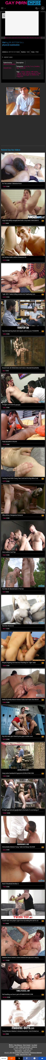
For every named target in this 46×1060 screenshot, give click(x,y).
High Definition (20, 68)
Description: (20, 62)
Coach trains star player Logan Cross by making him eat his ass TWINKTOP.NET (20, 920)
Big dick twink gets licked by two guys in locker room (17, 736)
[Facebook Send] (34, 1058)
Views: (33, 52)
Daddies (37, 66)
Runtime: (23, 52)
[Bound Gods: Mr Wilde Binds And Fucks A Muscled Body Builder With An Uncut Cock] (23, 351)
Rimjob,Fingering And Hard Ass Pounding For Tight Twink (19, 662)
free (24, 75)
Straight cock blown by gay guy (11, 404)
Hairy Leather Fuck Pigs (9, 552)
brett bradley (34, 72)
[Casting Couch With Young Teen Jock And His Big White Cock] (23, 462)
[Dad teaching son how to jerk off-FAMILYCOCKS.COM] (23, 978)
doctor (22, 72)
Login (16, 1047)
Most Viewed (26, 1045)
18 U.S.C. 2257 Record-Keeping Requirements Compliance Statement (23, 1052)
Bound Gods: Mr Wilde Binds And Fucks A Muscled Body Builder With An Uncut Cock (20, 368)
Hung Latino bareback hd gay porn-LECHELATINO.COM (18, 773)
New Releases (18, 1045)
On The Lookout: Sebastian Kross (12, 183)
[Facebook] (27, 1058)
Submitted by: (7, 62)
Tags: (18, 71)
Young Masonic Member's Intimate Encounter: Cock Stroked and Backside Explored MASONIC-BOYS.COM (20, 1031)
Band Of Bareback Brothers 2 (10, 884)
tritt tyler (27, 73)
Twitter (17, 1054)
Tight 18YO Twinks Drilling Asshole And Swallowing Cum (18, 294)
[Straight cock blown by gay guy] (23, 388)
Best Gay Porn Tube (25, 1054)
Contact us (34, 1047)
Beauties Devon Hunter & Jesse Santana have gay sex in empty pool (20, 957)
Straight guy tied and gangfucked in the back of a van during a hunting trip (20, 810)
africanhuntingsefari (9, 64)
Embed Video (7, 68)
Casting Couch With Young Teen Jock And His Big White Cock (20, 478)
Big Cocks (31, 66)
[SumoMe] (42, 1058)
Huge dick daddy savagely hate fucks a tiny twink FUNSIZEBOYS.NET (20, 220)
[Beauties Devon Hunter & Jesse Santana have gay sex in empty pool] (23, 941)
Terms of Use (26, 1051)
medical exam (20, 73)
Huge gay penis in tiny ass (9, 441)
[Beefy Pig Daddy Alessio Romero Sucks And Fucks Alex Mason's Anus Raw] (23, 683)
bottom (27, 72)
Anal (25, 66)
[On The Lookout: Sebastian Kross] (23, 167)
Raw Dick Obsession (8, 626)
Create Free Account (24, 1047)
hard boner (35, 75)
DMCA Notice (18, 1051)
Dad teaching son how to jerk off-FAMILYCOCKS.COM (17, 994)
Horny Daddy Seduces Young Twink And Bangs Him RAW (18, 847)
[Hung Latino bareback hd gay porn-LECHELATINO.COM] (23, 757)
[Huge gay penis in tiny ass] (23, 425)
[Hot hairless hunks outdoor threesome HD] (23, 241)
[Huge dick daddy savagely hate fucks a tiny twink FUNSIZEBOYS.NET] (23, 204)
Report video (8, 57)
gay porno (34, 73)
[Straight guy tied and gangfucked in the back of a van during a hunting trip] (23, 793)
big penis (28, 75)
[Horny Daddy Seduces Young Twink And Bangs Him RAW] (23, 830)
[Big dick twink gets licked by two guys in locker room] (23, 720)
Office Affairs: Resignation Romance (12, 515)
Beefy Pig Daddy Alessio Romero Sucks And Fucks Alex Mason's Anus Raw (20, 699)
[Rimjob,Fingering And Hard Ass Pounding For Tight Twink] (23, 646)
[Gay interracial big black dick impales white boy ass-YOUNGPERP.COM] (23, 314)
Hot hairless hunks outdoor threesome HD (14, 257)
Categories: (20, 66)
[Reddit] (11, 1058)
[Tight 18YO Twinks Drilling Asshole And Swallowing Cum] (23, 278)
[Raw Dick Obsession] (23, 609)
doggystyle (19, 76)
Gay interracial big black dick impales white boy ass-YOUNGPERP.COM (20, 331)
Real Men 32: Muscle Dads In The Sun (13, 589)
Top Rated (34, 1045)
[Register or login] (42, 8)
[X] (19, 1058)
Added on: (5, 52)
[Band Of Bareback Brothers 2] (23, 867)
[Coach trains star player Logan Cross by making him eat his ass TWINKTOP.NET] (23, 904)
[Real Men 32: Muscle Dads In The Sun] (23, 572)
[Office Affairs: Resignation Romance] (23, 499)
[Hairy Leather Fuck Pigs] (23, 536)
